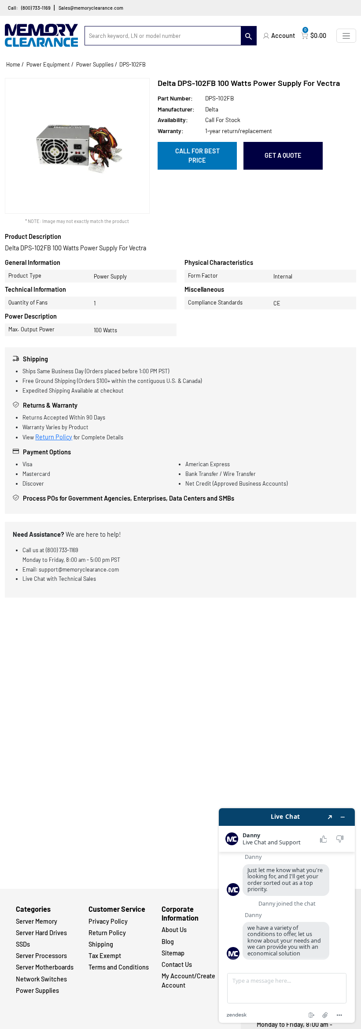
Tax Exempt (104, 955)
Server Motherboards (45, 967)
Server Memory (36, 921)
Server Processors (41, 955)
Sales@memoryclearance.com (91, 8)
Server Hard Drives (41, 932)
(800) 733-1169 (36, 8)
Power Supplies (95, 64)
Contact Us (177, 964)
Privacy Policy (108, 921)
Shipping (100, 944)
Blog (168, 941)
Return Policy (53, 437)
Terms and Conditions (118, 967)
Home (13, 64)
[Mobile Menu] (346, 35)
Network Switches (41, 979)
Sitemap (173, 953)
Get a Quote (283, 155)
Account (283, 35)
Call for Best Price (197, 155)
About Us (174, 929)
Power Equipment (48, 64)
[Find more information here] (287, 915)
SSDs (23, 944)
